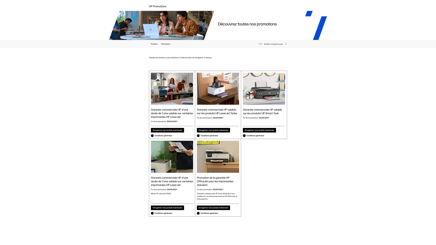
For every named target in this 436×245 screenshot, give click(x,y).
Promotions (165, 44)
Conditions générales (163, 136)
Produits (154, 44)
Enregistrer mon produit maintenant (167, 130)
